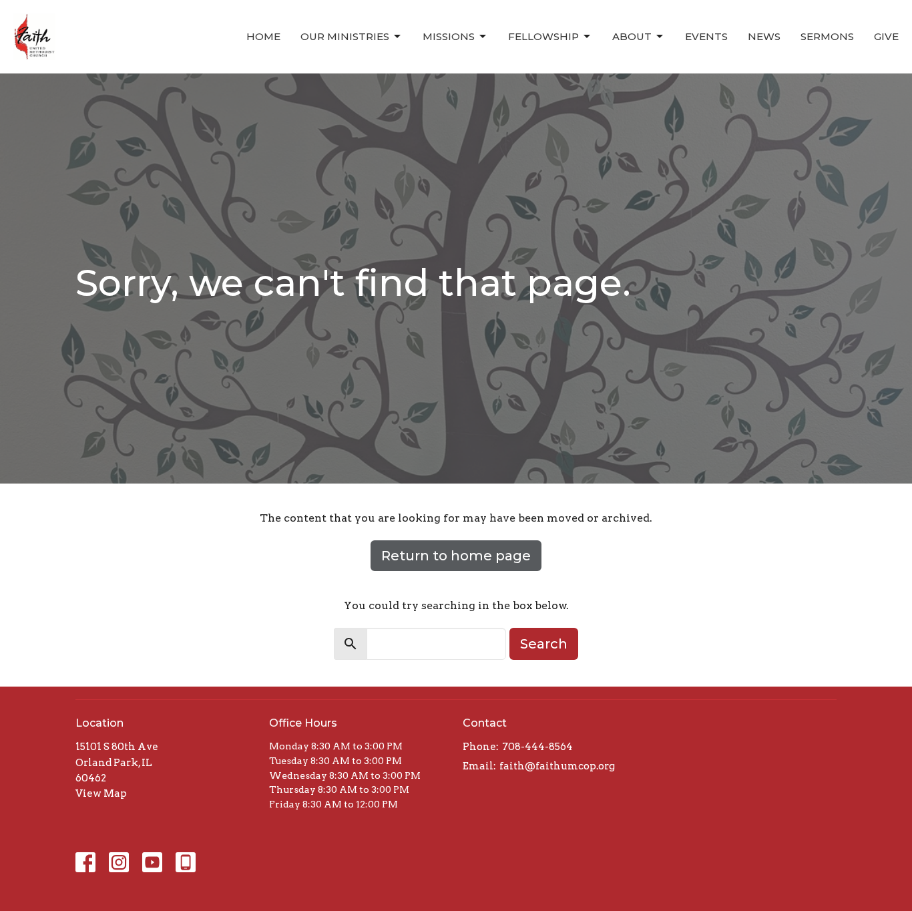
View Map (101, 793)
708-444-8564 (537, 747)
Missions (449, 36)
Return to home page (456, 556)
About (632, 36)
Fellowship (543, 36)
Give (886, 36)
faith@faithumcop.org (557, 766)
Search (543, 644)
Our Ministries (344, 36)
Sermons (827, 36)
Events (706, 36)
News (764, 36)
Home (263, 36)
